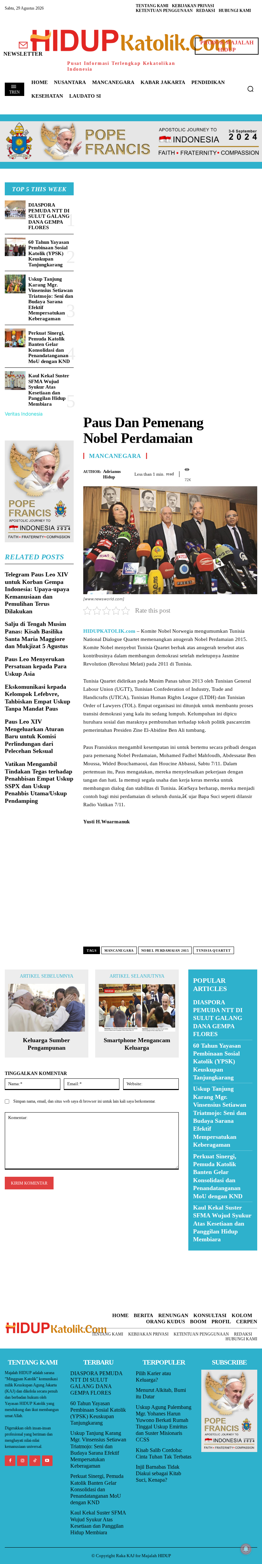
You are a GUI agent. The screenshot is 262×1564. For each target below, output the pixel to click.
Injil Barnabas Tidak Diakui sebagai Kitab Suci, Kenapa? (158, 1473)
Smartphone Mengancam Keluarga (137, 1044)
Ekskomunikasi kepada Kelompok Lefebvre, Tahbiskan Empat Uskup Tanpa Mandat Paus (37, 697)
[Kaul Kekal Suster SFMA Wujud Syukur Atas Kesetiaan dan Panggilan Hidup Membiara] (15, 380)
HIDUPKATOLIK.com (109, 631)
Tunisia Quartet (213, 950)
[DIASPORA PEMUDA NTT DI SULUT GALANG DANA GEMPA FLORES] (15, 209)
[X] (219, 473)
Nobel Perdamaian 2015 (165, 950)
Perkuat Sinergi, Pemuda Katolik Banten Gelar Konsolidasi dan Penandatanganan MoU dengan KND (49, 347)
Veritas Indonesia (24, 414)
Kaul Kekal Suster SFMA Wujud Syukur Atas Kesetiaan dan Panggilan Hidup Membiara (48, 390)
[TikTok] (34, 1460)
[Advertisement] (170, 230)
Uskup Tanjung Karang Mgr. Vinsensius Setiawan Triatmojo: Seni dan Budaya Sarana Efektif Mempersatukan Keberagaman (50, 298)
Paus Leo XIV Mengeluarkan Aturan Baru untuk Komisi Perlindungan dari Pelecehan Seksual (34, 736)
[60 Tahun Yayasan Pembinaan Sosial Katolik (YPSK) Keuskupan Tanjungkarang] (15, 247)
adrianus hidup (112, 474)
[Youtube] (47, 1460)
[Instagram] (22, 1460)
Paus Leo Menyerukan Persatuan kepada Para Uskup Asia (36, 666)
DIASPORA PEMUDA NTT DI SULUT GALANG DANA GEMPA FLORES (49, 216)
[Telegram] (250, 473)
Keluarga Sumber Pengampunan (46, 1044)
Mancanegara (115, 456)
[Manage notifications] (246, 1549)
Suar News (201, 1255)
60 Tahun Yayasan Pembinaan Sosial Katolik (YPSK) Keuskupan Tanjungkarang (48, 253)
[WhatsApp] (235, 473)
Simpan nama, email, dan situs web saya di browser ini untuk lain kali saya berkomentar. (84, 1101)
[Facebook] (203, 473)
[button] (250, 89)
